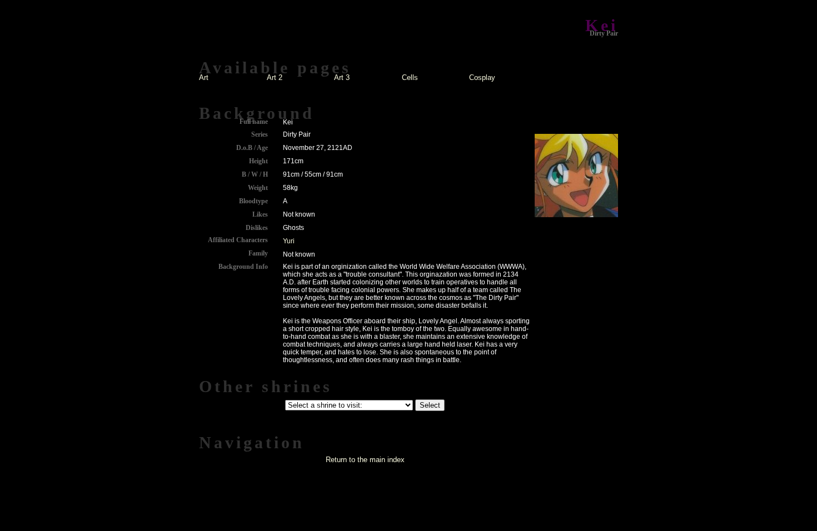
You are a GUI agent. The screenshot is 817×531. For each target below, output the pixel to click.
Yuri (289, 241)
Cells (410, 77)
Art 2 (274, 77)
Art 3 (342, 77)
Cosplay (482, 77)
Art (203, 77)
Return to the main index (365, 459)
